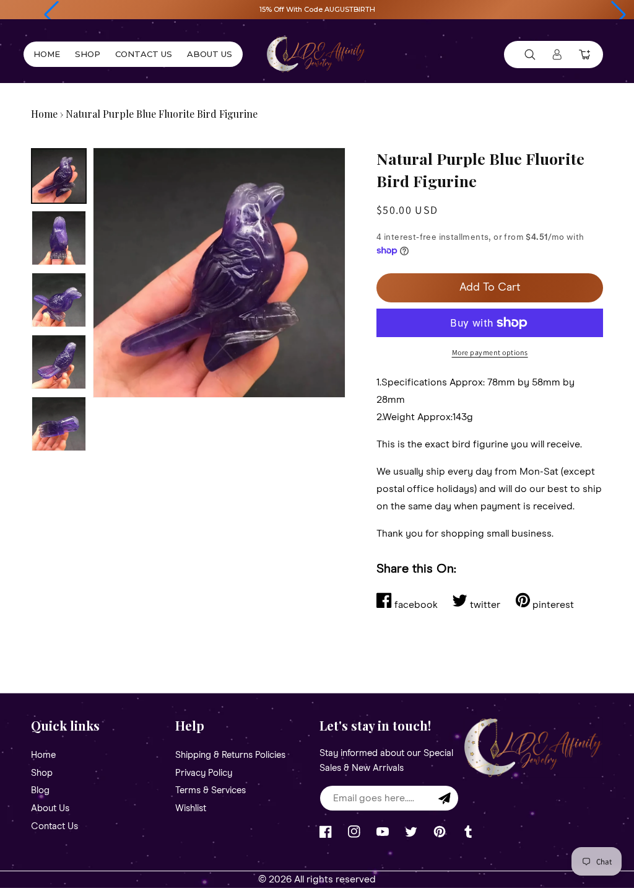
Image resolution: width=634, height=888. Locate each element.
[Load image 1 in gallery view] (59, 176)
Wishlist (190, 808)
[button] (51, 15)
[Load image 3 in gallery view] (59, 300)
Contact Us (54, 826)
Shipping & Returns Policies (230, 755)
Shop (42, 773)
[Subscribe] (444, 798)
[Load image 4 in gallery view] (59, 362)
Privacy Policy (203, 773)
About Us (50, 808)
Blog (40, 790)
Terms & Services (210, 790)
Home (44, 113)
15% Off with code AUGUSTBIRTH (317, 9)
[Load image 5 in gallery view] (59, 424)
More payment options (490, 352)
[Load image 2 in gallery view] (59, 238)
